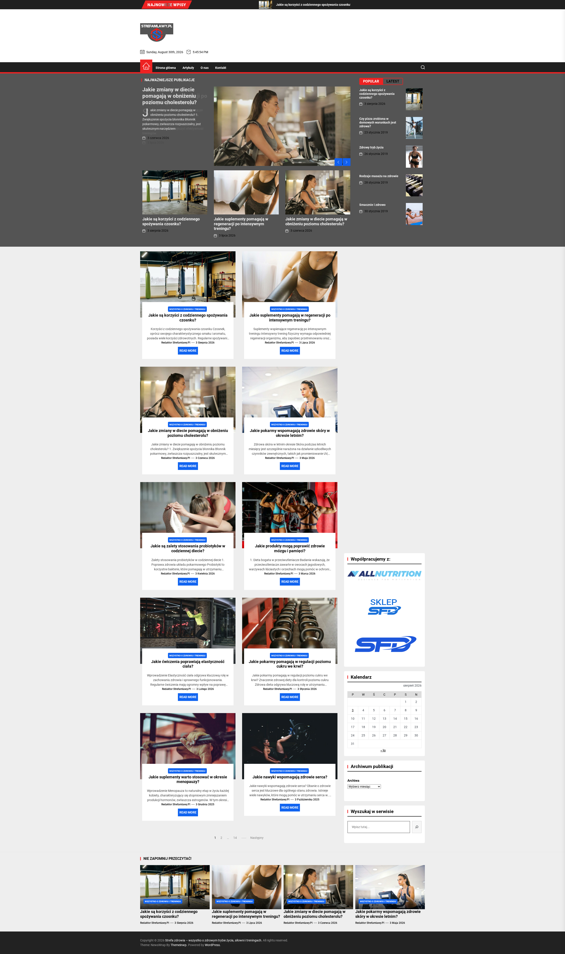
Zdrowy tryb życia (371, 147)
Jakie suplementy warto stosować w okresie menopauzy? (188, 779)
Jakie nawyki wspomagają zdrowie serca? (289, 777)
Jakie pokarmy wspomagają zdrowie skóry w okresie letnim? (290, 433)
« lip (383, 750)
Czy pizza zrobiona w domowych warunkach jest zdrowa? (377, 122)
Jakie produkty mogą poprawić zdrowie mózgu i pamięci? (290, 548)
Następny (257, 837)
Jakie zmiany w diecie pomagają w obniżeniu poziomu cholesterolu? (169, 95)
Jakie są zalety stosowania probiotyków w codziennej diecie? (188, 548)
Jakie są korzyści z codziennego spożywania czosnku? (171, 221)
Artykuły (188, 67)
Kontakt (220, 67)
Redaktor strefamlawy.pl (175, 342)
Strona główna (166, 67)
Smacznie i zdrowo (372, 205)
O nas (205, 67)
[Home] (146, 66)
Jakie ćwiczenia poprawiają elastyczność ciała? (187, 664)
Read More (187, 350)
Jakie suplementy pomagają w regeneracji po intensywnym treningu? (241, 224)
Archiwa (353, 781)
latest (392, 81)
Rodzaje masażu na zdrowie (378, 176)
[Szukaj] (417, 827)
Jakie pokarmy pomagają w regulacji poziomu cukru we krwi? (290, 664)
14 (235, 837)
